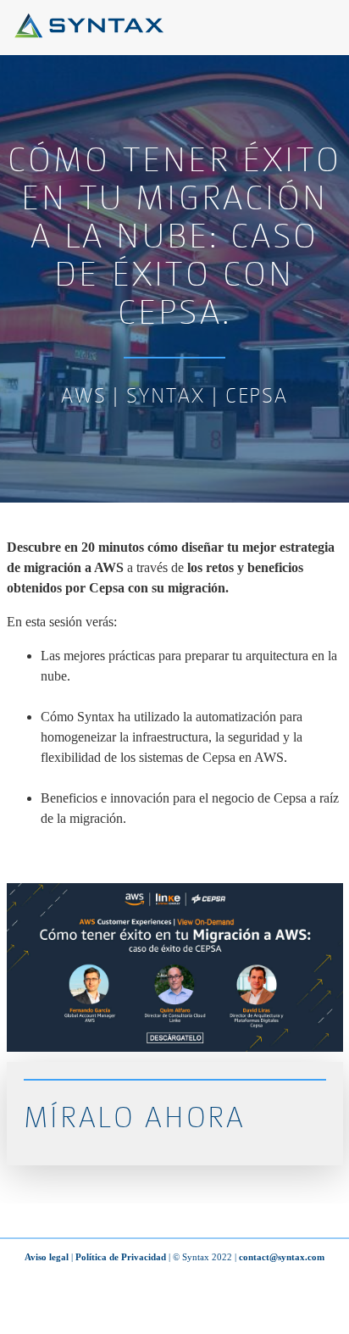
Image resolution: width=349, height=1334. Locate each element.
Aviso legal (47, 1257)
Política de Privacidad (120, 1257)
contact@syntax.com (281, 1257)
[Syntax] (89, 33)
